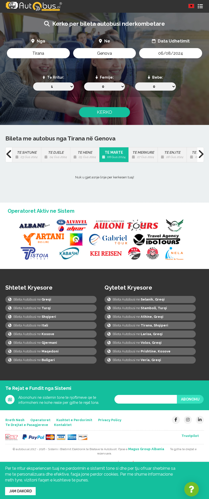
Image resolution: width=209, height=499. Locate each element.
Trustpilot (190, 436)
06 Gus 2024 (115, 154)
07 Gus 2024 (143, 154)
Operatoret (40, 420)
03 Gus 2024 (27, 154)
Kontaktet (63, 425)
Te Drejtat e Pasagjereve (26, 425)
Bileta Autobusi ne (32, 299)
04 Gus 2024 (57, 154)
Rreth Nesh (14, 420)
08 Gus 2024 (173, 154)
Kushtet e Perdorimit (74, 420)
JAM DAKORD (20, 491)
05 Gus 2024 (86, 154)
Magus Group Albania (146, 449)
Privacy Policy (109, 420)
